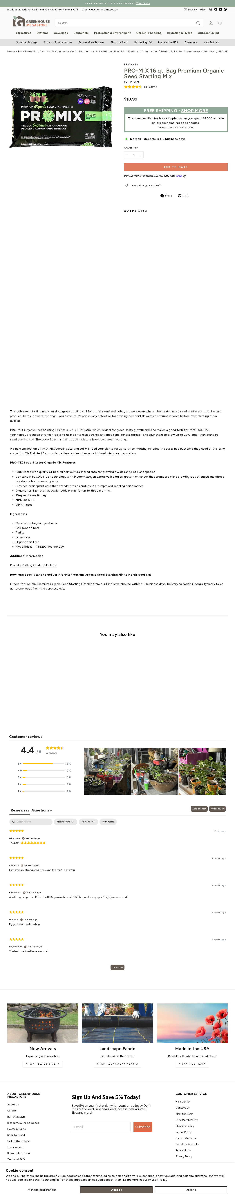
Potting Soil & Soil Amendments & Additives (188, 51)
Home (11, 51)
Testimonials (14, 1147)
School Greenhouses (91, 42)
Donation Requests (187, 1144)
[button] (44, 763)
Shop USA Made (192, 1064)
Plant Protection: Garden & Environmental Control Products (55, 51)
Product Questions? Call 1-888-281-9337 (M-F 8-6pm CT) (42, 9)
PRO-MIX (131, 64)
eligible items (165, 123)
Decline (191, 1189)
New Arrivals (211, 42)
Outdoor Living (208, 33)
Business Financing (18, 1153)
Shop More (194, 110)
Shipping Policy (185, 1125)
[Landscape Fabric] (117, 1023)
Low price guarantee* (146, 185)
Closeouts (191, 42)
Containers (81, 33)
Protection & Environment (112, 33)
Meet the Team (184, 1113)
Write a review (217, 808)
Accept (116, 1189)
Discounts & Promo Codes (23, 1122)
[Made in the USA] (192, 1023)
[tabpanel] (117, 896)
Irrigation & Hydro (179, 33)
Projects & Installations (58, 42)
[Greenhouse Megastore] (31, 21)
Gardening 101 (143, 42)
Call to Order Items (18, 1140)
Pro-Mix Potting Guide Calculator (33, 565)
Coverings (61, 33)
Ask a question (199, 808)
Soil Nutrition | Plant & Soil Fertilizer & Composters (126, 51)
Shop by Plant (119, 42)
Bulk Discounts (16, 1116)
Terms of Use (183, 1150)
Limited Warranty (186, 1138)
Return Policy (184, 1132)
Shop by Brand (16, 1134)
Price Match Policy (187, 1119)
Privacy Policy (157, 1179)
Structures (23, 33)
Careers (12, 1110)
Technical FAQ (16, 1159)
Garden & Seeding (149, 33)
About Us (13, 1104)
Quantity (131, 147)
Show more (117, 967)
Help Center (183, 1101)
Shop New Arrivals (43, 1064)
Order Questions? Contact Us (100, 9)
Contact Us (183, 1107)
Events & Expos (16, 1128)
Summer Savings (26, 42)
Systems (42, 33)
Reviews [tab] (20, 810)
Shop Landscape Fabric (118, 1064)
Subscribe (142, 1127)
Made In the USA (168, 42)
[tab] (41, 810)
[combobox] (129, 23)
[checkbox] (108, 822)
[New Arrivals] (42, 1023)
